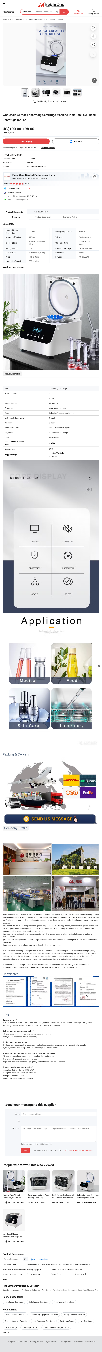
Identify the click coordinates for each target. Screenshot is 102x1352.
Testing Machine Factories (74, 1314)
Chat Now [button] (77, 141)
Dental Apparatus (34, 1274)
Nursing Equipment (35, 1269)
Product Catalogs (40, 1259)
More (5, 1279)
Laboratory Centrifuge (55, 19)
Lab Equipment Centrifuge (43, 1321)
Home (5, 19)
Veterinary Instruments (12, 1274)
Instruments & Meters (17, 19)
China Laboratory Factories (16, 1321)
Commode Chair (9, 1264)
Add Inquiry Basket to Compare (51, 101)
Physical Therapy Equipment (14, 1269)
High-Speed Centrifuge (14, 1302)
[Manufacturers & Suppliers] (51, 4)
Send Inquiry (26, 141)
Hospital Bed (80, 1274)
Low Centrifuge (86, 1321)
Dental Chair (56, 1274)
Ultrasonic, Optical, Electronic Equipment (63, 1269)
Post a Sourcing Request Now (79, 1150)
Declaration (78, 1341)
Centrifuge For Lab (30, 1327)
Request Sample (48, 148)
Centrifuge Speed (67, 1321)
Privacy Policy (90, 1341)
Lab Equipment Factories (15, 1314)
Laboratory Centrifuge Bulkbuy (56, 1327)
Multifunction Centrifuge (64, 1302)
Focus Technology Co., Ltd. (33, 1341)
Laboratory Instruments (36, 19)
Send (25, 1150)
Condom (78, 1269)
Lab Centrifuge (11, 1327)
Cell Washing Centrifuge (38, 1302)
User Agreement (66, 1341)
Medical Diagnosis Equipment (63, 1264)
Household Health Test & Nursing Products (39, 1264)
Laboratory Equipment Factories (44, 1314)
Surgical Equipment (83, 1264)
